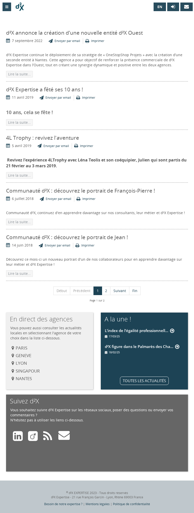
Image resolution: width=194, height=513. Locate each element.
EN (159, 6)
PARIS (21, 348)
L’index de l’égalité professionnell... (136, 330)
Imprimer (97, 41)
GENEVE (23, 355)
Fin (134, 290)
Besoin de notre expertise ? (63, 504)
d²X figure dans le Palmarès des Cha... (139, 346)
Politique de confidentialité (131, 504)
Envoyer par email (67, 41)
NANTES (24, 378)
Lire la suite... (19, 74)
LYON (21, 363)
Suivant (119, 290)
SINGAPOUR (28, 371)
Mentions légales (98, 504)
